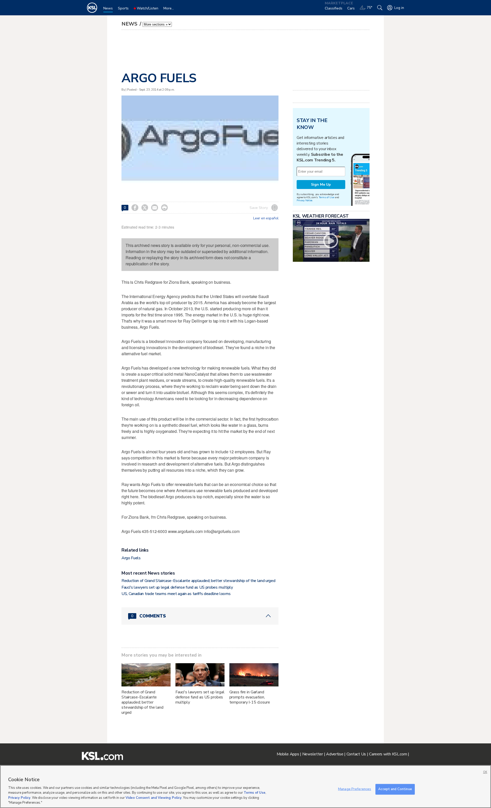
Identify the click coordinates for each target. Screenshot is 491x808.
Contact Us (356, 754)
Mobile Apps (288, 754)
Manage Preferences (354, 789)
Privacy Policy (19, 797)
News (130, 23)
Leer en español (265, 218)
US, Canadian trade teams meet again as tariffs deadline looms (175, 594)
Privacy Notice (304, 200)
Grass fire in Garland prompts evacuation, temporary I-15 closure (249, 697)
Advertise (334, 754)
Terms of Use (326, 197)
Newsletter (312, 754)
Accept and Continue (395, 789)
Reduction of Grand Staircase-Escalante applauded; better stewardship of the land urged (198, 581)
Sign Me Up (321, 184)
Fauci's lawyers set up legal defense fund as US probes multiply (177, 587)
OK (485, 772)
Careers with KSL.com (388, 754)
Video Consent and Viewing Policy (154, 797)
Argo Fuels (131, 558)
